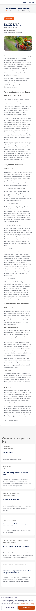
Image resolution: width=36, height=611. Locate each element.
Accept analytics (26, 607)
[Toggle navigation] (3, 2)
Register (31, 2)
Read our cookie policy (27, 603)
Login (26, 2)
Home (7, 11)
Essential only (10, 607)
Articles (13, 11)
